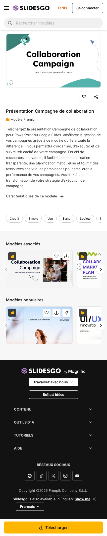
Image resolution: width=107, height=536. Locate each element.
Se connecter (87, 8)
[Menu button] (6, 7)
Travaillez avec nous (50, 382)
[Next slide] (100, 269)
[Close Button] (94, 499)
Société (85, 218)
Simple (33, 218)
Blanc (66, 218)
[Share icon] (96, 97)
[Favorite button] (84, 97)
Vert (50, 218)
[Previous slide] (6, 269)
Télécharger (56, 527)
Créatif (14, 218)
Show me (82, 499)
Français (27, 506)
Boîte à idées (53, 394)
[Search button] (10, 23)
